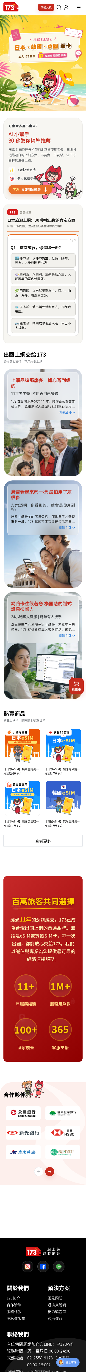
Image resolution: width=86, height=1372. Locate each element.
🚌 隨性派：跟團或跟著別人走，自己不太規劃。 (43, 325)
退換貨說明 (57, 1304)
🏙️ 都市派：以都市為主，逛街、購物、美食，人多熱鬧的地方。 (43, 260)
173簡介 (13, 1298)
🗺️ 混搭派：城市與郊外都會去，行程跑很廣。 (43, 309)
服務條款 (14, 1311)
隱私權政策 (16, 1318)
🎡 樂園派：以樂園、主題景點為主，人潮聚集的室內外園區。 (43, 276)
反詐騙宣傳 (57, 1311)
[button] (66, 7)
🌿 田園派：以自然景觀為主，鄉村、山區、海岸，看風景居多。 (43, 292)
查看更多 (43, 841)
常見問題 (55, 1298)
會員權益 (55, 1318)
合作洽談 (14, 1304)
